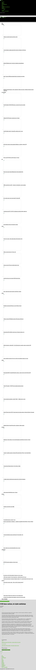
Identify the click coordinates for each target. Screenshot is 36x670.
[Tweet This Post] (19, 609)
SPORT (3, 293)
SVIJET (3, 6)
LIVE (2, 2)
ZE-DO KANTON (4, 4)
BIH (2, 5)
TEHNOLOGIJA (3, 549)
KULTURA (3, 427)
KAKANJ (3, 3)
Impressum (3, 8)
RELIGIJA (3, 494)
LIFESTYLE (3, 580)
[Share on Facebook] (19, 608)
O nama (3, 10)
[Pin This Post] (19, 610)
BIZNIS (3, 360)
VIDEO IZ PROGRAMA (5, 11)
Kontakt (3, 7)
